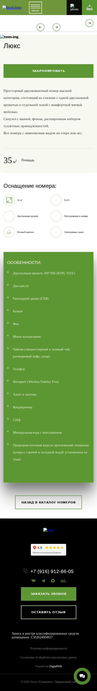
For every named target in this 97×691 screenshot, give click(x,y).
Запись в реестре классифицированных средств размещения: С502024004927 (45, 635)
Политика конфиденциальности (48, 648)
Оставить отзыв (48, 612)
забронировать (48, 71)
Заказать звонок (49, 594)
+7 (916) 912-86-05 (52, 571)
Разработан (49, 666)
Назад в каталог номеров (48, 502)
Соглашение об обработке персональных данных (48, 657)
